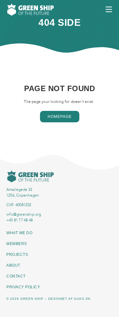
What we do (20, 233)
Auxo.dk (82, 298)
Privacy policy (23, 287)
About (13, 265)
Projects (17, 254)
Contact (16, 276)
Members (16, 243)
